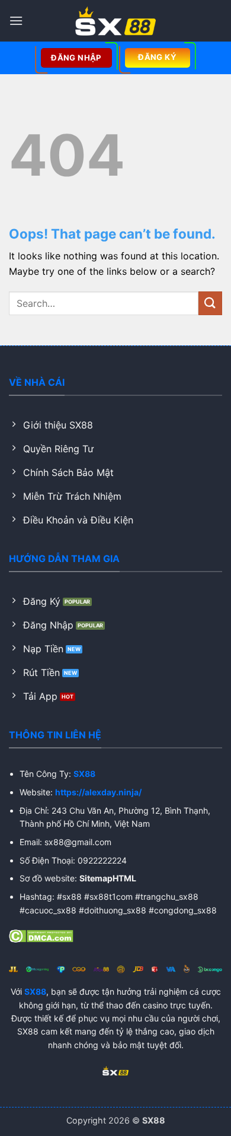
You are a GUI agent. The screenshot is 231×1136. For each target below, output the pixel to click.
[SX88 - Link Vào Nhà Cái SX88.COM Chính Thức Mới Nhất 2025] (115, 21)
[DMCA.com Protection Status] (41, 935)
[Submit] (210, 303)
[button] (16, 20)
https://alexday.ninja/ (98, 792)
